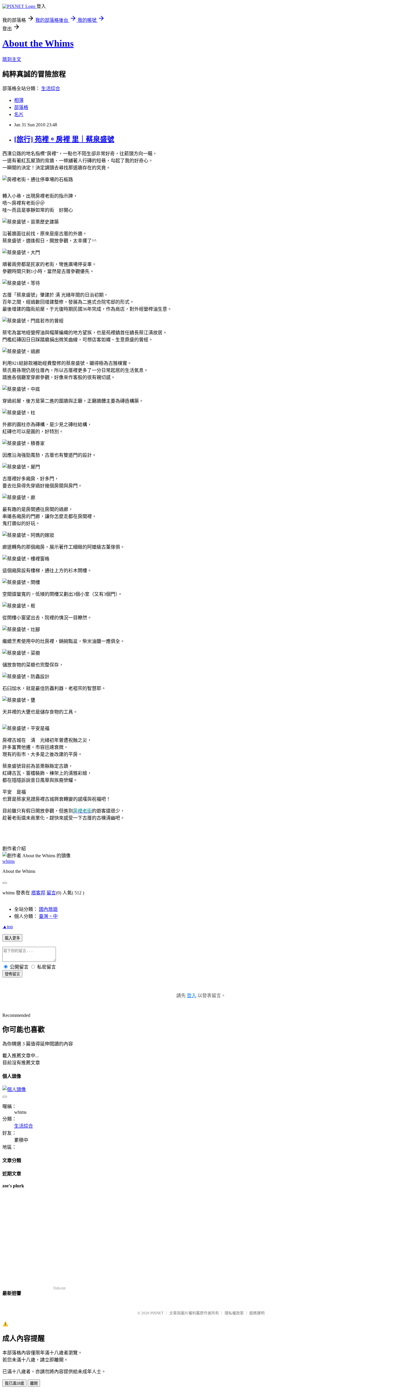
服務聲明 (257, 1313)
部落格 (21, 107)
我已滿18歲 (14, 1383)
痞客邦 (38, 892)
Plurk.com (59, 1287)
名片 (19, 114)
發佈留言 (12, 974)
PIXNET (157, 1313)
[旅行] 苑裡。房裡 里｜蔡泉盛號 (64, 139)
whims (8, 861)
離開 (34, 1383)
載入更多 (12, 938)
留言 (51, 892)
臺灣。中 (48, 916)
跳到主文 (11, 59)
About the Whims (38, 43)
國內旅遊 (48, 909)
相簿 (19, 100)
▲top (7, 926)
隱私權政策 (234, 1313)
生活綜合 (50, 88)
